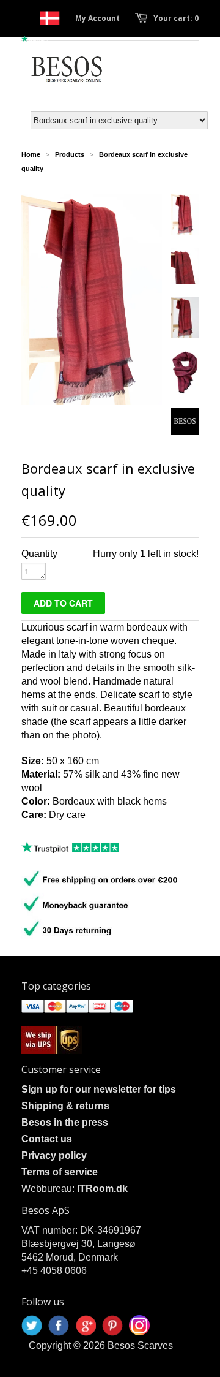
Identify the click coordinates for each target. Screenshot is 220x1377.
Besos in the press (64, 1122)
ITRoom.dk (102, 1188)
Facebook (58, 1325)
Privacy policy (54, 1155)
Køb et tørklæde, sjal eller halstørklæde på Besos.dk (50, 18)
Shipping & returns (65, 1106)
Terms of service (59, 1172)
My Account (97, 18)
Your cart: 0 (176, 18)
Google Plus (85, 1325)
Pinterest (112, 1325)
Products (69, 154)
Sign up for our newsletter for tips (98, 1089)
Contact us (46, 1139)
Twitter (31, 1325)
